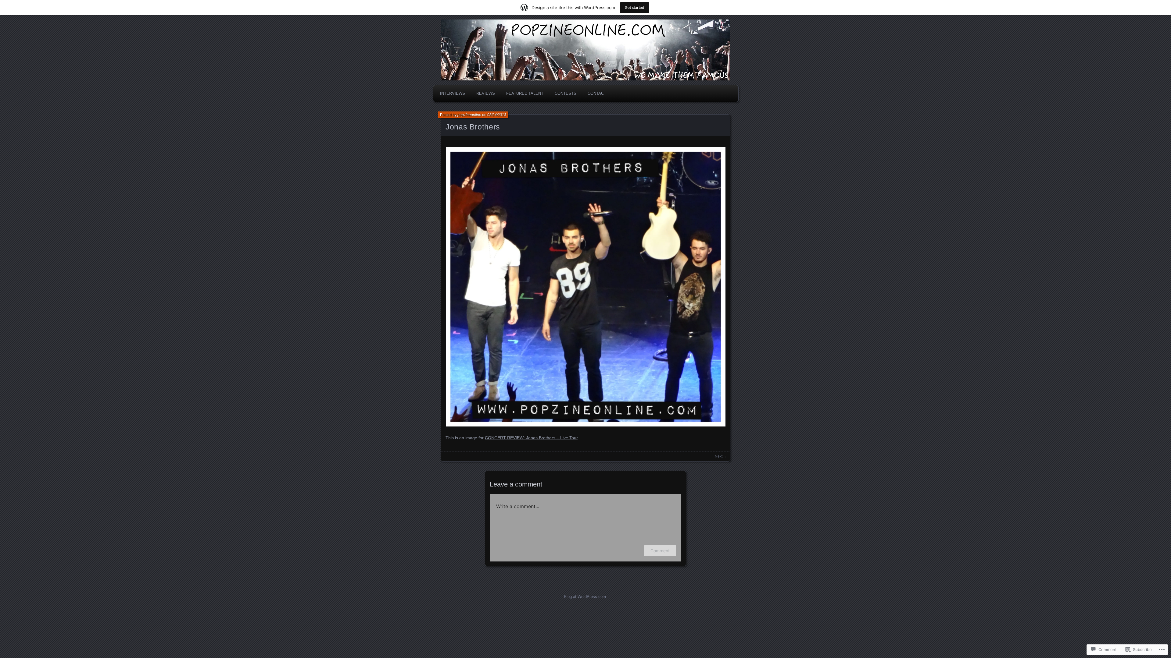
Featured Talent (524, 93)
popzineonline (469, 115)
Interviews (452, 93)
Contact (597, 93)
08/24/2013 (496, 115)
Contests (565, 93)
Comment (660, 550)
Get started (634, 7)
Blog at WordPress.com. (585, 596)
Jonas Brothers (473, 126)
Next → (721, 456)
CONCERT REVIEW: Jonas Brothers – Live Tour (531, 437)
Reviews (485, 93)
